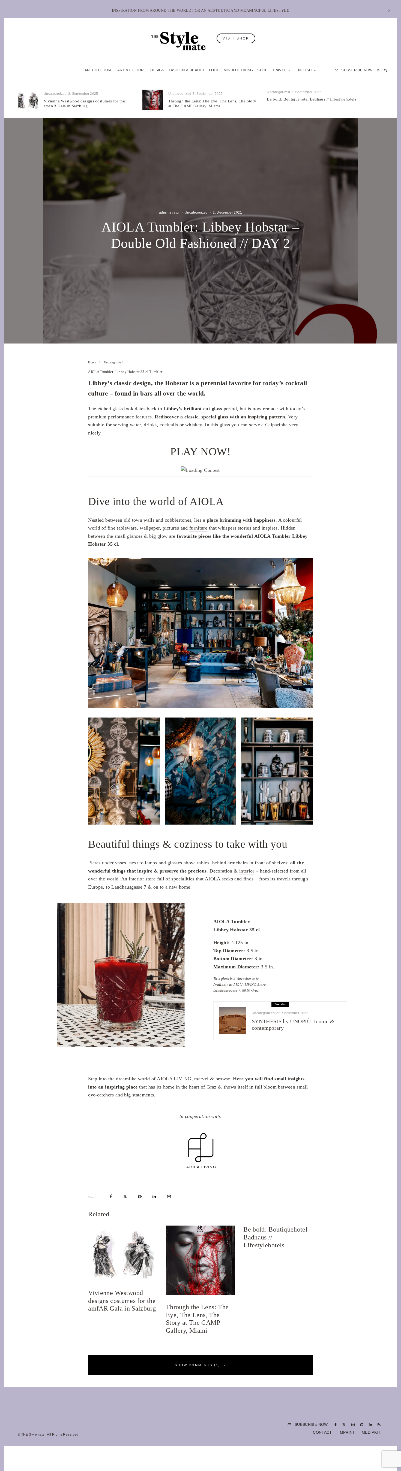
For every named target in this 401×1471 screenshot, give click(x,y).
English (255, 799)
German (256, 789)
